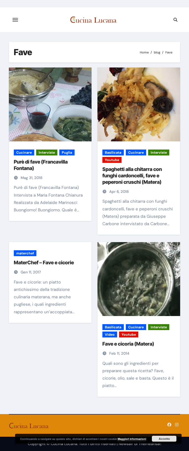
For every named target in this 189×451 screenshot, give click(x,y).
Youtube (112, 160)
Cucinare (24, 152)
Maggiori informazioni (132, 439)
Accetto (164, 438)
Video (110, 334)
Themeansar (150, 443)
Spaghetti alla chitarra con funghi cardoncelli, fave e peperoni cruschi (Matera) (132, 175)
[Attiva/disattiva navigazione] (15, 20)
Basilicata (113, 152)
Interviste (47, 152)
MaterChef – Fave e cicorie (44, 263)
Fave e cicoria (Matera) (128, 344)
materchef (25, 253)
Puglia (67, 152)
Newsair (126, 443)
